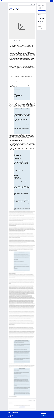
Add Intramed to (32, 8)
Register (43, 413)
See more (41, 23)
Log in (43, 415)
